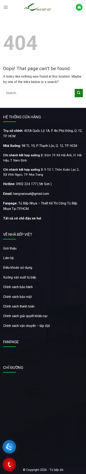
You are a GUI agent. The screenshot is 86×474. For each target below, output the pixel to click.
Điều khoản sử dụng (17, 268)
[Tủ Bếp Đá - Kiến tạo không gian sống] (38, 7)
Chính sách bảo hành (18, 287)
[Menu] (5, 7)
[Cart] (79, 7)
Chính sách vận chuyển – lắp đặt (26, 326)
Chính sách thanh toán (18, 306)
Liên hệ (8, 258)
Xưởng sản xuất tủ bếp (19, 277)
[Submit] (79, 93)
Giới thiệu (9, 248)
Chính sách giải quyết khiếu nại (25, 316)
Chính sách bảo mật (17, 297)
